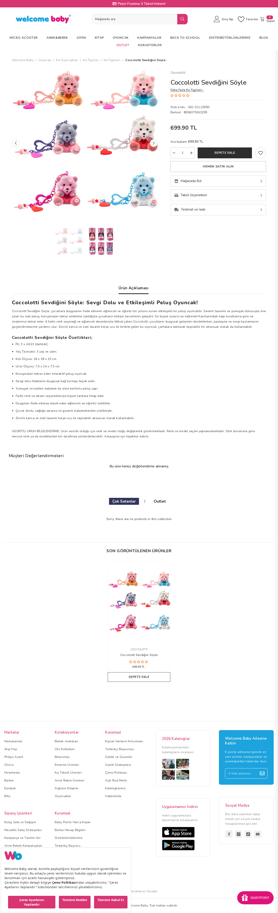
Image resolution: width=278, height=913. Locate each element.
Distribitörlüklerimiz (68, 838)
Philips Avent (13, 757)
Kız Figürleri (112, 60)
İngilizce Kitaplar (66, 788)
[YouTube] (257, 834)
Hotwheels (12, 773)
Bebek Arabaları (66, 741)
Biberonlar (62, 757)
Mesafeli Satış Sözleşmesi (23, 830)
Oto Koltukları (65, 749)
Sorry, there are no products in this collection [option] (139, 519)
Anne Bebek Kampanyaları (23, 846)
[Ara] (139, 19)
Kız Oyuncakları (67, 60)
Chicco (9, 765)
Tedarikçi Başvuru (67, 846)
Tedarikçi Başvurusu (119, 749)
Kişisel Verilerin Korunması (124, 741)
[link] (260, 152)
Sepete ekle (224, 153)
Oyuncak (44, 60)
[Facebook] (229, 834)
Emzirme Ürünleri (67, 765)
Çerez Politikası (116, 773)
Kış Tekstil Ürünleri (68, 773)
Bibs (7, 796)
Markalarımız (13, 741)
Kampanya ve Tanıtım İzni (22, 838)
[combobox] (134, 19)
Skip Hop (10, 749)
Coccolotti (177, 72)
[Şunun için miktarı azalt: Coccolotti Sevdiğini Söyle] (173, 152)
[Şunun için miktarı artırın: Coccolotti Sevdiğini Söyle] (191, 152)
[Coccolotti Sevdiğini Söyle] (139, 602)
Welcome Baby (22, 60)
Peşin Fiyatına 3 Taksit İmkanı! (141, 3)
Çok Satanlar (124, 501)
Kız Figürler (91, 60)
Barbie (9, 780)
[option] (85, 143)
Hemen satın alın (218, 166)
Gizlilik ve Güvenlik (118, 757)
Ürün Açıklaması (133, 288)
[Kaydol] (262, 773)
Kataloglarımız (115, 788)
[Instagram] (238, 834)
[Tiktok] (248, 834)
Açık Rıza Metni (116, 780)
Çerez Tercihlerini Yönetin (139, 891)
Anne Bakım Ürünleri (69, 780)
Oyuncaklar (63, 796)
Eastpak (10, 788)
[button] (16, 143)
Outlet (160, 501)
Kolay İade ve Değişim (20, 822)
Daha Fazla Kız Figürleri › (187, 90)
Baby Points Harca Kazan (73, 822)
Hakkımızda (113, 796)
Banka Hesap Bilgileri (70, 830)
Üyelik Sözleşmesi (118, 765)
